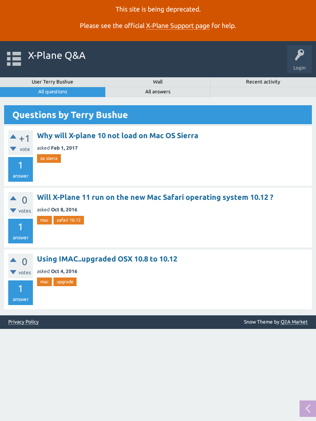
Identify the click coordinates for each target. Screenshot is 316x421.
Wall (158, 81)
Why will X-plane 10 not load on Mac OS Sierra (117, 135)
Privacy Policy (23, 321)
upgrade (65, 281)
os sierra (49, 158)
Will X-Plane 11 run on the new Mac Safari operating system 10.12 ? (155, 197)
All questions (52, 91)
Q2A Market (294, 321)
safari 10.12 (69, 219)
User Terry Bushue (52, 81)
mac (44, 219)
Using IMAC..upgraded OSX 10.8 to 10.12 (107, 258)
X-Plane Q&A (57, 55)
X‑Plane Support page (178, 25)
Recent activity (263, 81)
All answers (157, 91)
